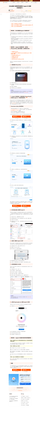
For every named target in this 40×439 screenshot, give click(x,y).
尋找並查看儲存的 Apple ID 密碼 (14, 110)
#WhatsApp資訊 (23, 405)
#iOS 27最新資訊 (23, 396)
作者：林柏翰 (11, 9)
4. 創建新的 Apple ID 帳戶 (14, 56)
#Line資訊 (26, 403)
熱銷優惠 (27, 2)
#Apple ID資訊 (22, 403)
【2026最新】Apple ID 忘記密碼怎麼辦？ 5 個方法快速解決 (13, 399)
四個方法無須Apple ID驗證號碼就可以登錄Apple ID (13, 401)
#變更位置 (22, 397)
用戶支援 (18, 2)
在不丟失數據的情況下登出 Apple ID (15, 109)
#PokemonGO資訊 (23, 402)
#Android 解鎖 (22, 399)
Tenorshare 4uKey (26, 92)
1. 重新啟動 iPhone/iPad (14, 51)
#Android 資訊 (25, 400)
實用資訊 (22, 2)
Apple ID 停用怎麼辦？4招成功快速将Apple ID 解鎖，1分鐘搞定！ (13, 396)
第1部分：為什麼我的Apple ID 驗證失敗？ (16, 23)
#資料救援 (25, 397)
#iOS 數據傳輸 (27, 405)
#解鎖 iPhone (28, 397)
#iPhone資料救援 (27, 399)
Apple (12, 358)
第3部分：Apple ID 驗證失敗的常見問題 (16, 26)
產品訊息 (14, 2)
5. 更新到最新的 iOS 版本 (14, 57)
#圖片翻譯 (22, 400)
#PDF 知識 (27, 402)
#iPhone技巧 (27, 396)
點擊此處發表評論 (20, 390)
